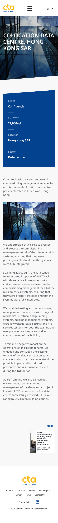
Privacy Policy (25, 502)
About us (10, 490)
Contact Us (40, 494)
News (28, 494)
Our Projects (44, 490)
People (32, 490)
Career (18, 494)
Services (21, 490)
